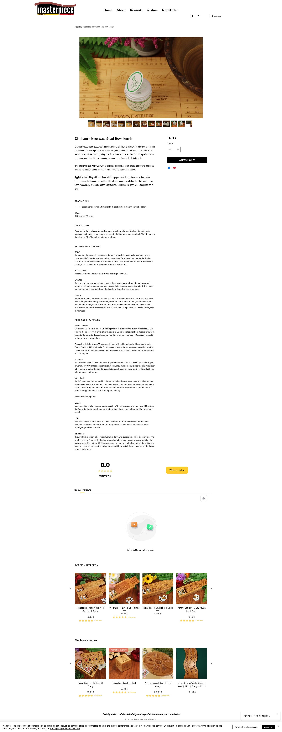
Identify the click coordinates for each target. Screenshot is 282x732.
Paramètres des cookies (246, 727)
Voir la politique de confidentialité (65, 728)
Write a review (177, 470)
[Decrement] (169, 149)
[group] (141, 601)
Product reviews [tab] (82, 489)
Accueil (78, 26)
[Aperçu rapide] (90, 588)
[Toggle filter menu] (203, 498)
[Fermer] (278, 727)
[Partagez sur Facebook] (169, 168)
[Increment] (178, 149)
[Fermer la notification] (277, 714)
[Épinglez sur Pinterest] (174, 168)
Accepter (268, 727)
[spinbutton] (173, 149)
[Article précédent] (71, 588)
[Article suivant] (211, 588)
